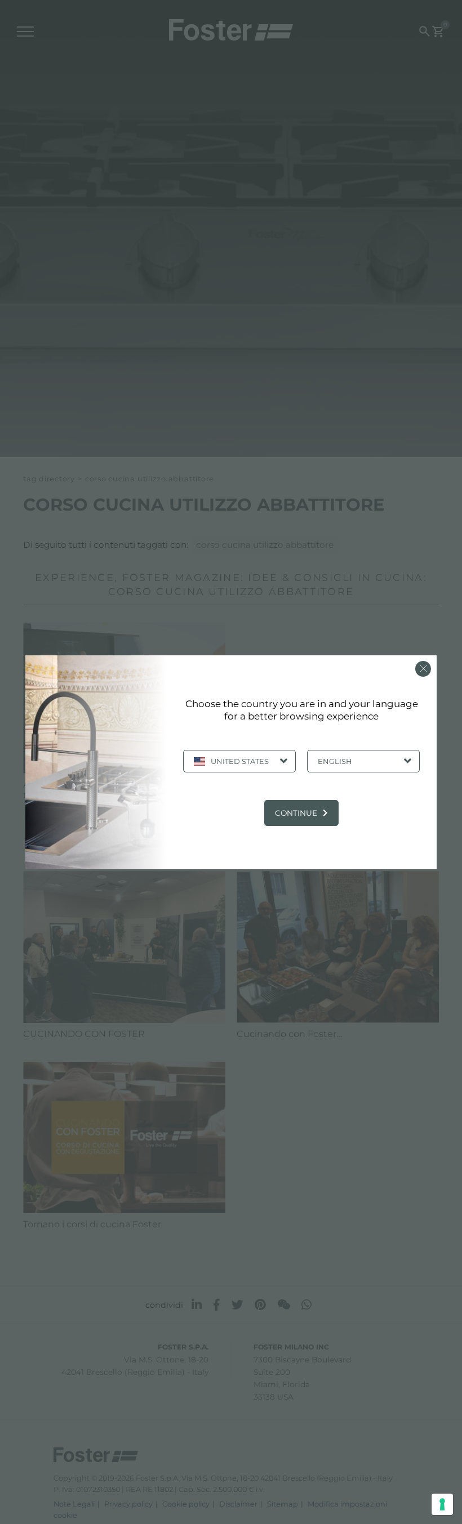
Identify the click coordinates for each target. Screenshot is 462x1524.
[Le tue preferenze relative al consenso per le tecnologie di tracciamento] (442, 1504)
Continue (296, 812)
